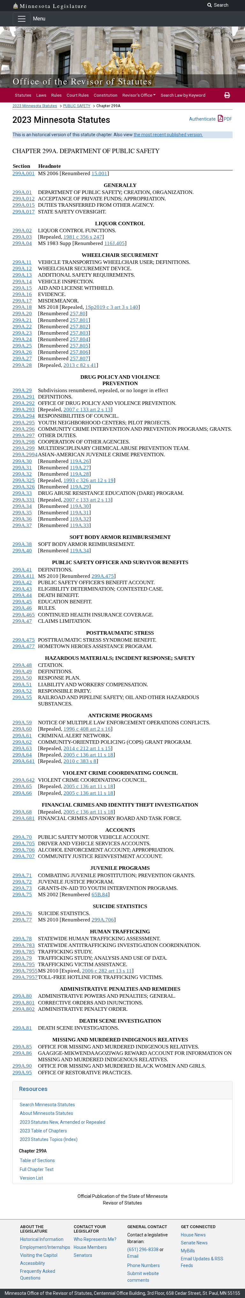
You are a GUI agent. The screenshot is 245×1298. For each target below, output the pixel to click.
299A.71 (22, 875)
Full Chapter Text (37, 1169)
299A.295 (23, 423)
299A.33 (22, 493)
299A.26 (22, 352)
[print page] (227, 95)
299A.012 (23, 199)
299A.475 (103, 576)
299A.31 (22, 468)
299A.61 (22, 736)
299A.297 (23, 435)
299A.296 (23, 429)
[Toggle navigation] (22, 18)
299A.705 (23, 843)
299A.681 (23, 818)
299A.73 (22, 888)
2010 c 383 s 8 (79, 761)
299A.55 (22, 697)
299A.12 (22, 268)
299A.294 (23, 416)
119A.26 (79, 461)
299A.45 (22, 602)
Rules (56, 95)
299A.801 (23, 1003)
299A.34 (22, 506)
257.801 (79, 320)
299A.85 (22, 1047)
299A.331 (23, 500)
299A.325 (23, 480)
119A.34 (79, 551)
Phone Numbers (143, 1265)
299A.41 (22, 570)
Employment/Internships (45, 1247)
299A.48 (22, 665)
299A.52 (22, 691)
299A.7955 (25, 971)
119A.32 (79, 519)
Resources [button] (33, 1088)
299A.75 (22, 894)
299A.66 (22, 793)
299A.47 (22, 621)
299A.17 (22, 301)
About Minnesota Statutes (46, 1113)
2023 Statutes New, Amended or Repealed (62, 1122)
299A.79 (22, 958)
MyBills (188, 1250)
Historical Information (41, 1239)
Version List (31, 1178)
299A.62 (22, 742)
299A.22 (22, 327)
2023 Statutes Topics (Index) (49, 1139)
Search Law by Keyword (183, 95)
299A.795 (23, 964)
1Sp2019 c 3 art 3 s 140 (111, 307)
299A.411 (23, 576)
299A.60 (22, 729)
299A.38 (22, 544)
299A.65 (22, 786)
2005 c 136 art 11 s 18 (88, 755)
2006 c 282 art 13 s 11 (107, 971)
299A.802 (23, 1009)
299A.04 (22, 243)
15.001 (99, 173)
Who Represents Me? (95, 1239)
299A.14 (22, 282)
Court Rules (78, 95)
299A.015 (23, 205)
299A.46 (22, 608)
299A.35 (22, 513)
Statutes (23, 95)
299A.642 (23, 780)
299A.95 (22, 1073)
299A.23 (22, 333)
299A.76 (22, 913)
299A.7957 (25, 977)
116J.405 (114, 243)
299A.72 (22, 882)
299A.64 (22, 755)
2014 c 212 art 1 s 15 (87, 748)
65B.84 (100, 894)
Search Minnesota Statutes (47, 1104)
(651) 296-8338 (143, 1249)
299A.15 (22, 288)
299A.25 (22, 346)
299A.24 (22, 339)
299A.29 (22, 390)
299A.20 (22, 313)
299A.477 (23, 646)
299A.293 (23, 410)
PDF (227, 119)
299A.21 (22, 320)
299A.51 (22, 685)
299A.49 (22, 671)
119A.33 (79, 525)
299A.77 (22, 920)
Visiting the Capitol (38, 1255)
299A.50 (22, 678)
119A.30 (79, 506)
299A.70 (22, 837)
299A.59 (22, 723)
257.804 (79, 339)
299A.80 (22, 996)
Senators (83, 1255)
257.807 (79, 358)
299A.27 (22, 358)
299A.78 (22, 939)
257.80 (77, 313)
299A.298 (23, 442)
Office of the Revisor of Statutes (82, 81)
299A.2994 (25, 454)
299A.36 (22, 519)
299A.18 (22, 307)
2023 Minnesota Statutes (34, 106)
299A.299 (23, 448)
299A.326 (23, 487)
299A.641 (23, 761)
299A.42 (22, 582)
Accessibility (32, 1263)
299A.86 (22, 1053)
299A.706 (23, 850)
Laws (41, 95)
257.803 (79, 333)
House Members (90, 1247)
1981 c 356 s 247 (82, 237)
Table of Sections (37, 1160)
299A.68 (22, 812)
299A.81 (22, 1028)
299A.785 (23, 952)
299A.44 (22, 595)
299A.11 (22, 262)
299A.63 (22, 748)
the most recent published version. (168, 134)
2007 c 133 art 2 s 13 (87, 410)
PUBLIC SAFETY (76, 106)
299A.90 (22, 1066)
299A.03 (22, 237)
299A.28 (22, 365)
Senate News (194, 1242)
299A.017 (23, 212)
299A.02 (22, 231)
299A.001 (23, 173)
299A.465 (23, 615)
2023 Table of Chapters (43, 1130)
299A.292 (23, 403)
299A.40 (22, 551)
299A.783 (23, 945)
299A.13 (22, 275)
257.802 (79, 327)
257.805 (79, 346)
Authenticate (202, 119)
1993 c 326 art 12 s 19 (88, 480)
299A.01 (22, 192)
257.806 (79, 352)
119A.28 (79, 474)
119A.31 (79, 513)
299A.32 (22, 474)
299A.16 (22, 294)
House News (193, 1234)
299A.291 (23, 397)
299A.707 (23, 856)
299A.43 (22, 589)
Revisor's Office (137, 95)
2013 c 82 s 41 (79, 365)
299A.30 (22, 461)
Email (132, 1256)
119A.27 (79, 468)
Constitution (105, 95)
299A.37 (22, 525)
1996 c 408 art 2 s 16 (87, 729)
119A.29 (79, 487)
